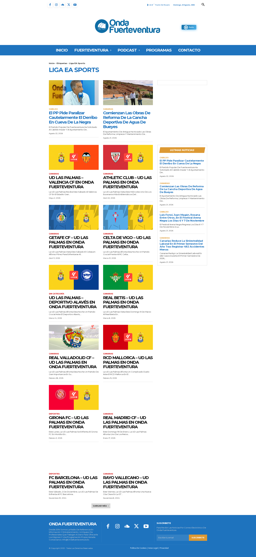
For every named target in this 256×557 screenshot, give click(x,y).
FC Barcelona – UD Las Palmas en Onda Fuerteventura (73, 482)
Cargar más (100, 506)
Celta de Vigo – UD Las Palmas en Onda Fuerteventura (127, 242)
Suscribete (198, 537)
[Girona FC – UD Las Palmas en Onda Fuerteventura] (74, 397)
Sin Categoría (56, 294)
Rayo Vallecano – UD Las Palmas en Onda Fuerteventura (126, 482)
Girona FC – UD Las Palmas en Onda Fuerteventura (68, 422)
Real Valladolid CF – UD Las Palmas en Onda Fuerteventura (72, 362)
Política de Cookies (138, 548)
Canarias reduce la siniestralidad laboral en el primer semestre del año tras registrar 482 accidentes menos (182, 245)
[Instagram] (56, 5)
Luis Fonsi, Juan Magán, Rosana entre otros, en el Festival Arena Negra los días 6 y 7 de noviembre (182, 217)
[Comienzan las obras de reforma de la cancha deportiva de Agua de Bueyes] (128, 92)
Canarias (108, 109)
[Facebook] (50, 5)
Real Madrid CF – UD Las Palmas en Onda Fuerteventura (125, 422)
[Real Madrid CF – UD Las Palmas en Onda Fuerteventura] (128, 397)
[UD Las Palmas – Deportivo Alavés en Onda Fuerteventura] (74, 277)
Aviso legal (153, 548)
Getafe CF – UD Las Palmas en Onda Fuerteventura (68, 242)
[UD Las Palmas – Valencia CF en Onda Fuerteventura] (74, 157)
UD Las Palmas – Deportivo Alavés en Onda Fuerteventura (72, 302)
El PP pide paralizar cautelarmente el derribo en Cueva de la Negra (73, 117)
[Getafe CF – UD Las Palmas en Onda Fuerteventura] (74, 217)
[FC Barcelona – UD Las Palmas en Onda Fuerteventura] (74, 457)
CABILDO (53, 109)
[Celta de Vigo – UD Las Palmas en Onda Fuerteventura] (128, 217)
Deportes (54, 414)
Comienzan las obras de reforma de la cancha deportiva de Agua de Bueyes (126, 119)
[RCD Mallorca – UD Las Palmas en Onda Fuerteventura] (128, 337)
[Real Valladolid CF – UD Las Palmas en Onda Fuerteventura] (74, 337)
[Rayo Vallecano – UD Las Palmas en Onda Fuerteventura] (128, 457)
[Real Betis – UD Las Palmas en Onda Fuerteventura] (128, 277)
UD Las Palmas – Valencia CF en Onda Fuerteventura (71, 182)
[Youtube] (75, 5)
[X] (68, 5)
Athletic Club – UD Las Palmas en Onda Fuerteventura (127, 182)
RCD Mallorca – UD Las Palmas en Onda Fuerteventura (128, 362)
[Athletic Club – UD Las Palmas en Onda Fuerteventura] (128, 157)
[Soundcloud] (62, 5)
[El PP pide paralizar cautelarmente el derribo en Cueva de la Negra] (74, 92)
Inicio (52, 63)
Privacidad (164, 548)
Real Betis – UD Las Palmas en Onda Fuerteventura (123, 302)
